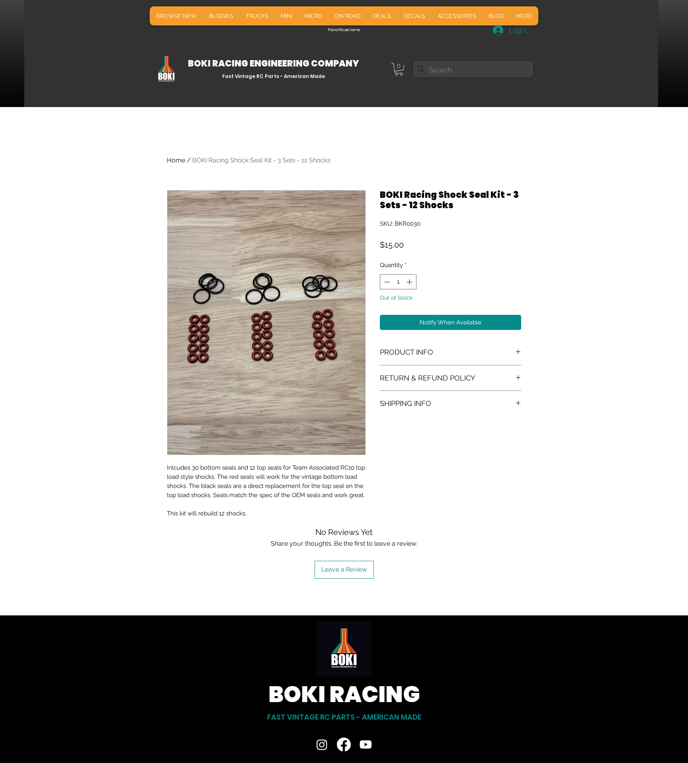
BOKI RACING (219, 63)
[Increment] (410, 282)
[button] (399, 69)
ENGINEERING (280, 63)
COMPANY (335, 63)
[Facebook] (344, 744)
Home (176, 160)
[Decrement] (386, 282)
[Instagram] (322, 744)
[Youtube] (366, 744)
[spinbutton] (398, 282)
